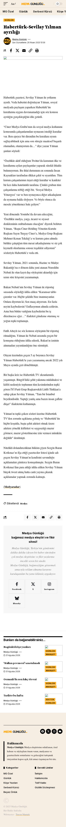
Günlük (9, 20)
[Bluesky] (17, 601)
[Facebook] (17, 586)
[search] (50, 4)
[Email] (24, 50)
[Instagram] (49, 586)
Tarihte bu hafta (13, 695)
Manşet (50, 654)
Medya (23, 503)
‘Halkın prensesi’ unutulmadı (22, 663)
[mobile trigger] (7, 3)
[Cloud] (60, 731)
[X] (33, 586)
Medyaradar (12, 487)
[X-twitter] (48, 731)
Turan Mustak (23, 814)
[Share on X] (17, 50)
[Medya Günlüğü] (33, 3)
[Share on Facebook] (11, 50)
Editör (50, 699)
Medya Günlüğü (19, 39)
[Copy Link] (30, 50)
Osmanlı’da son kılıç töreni (20, 679)
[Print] (37, 50)
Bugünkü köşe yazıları (17, 646)
